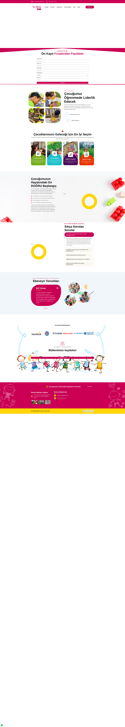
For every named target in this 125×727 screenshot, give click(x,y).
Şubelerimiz (59, 7)
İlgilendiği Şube (39, 72)
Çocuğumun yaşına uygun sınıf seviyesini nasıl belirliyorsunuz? (77, 250)
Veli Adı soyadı (39, 58)
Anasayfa (46, 7)
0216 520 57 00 (63, 398)
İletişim (78, 7)
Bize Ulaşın (90, 386)
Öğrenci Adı (39, 63)
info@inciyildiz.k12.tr (40, 1)
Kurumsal (52, 7)
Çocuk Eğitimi (54, 158)
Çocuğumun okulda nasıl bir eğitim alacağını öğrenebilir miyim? (76, 234)
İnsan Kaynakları (67, 7)
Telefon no (38, 77)
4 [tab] (47, 308)
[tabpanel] (46, 296)
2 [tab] (45, 308)
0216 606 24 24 (54, 1)
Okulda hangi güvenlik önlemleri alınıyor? (76, 255)
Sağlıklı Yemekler (70, 159)
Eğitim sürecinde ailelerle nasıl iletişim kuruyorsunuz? (75, 264)
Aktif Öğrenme (38, 158)
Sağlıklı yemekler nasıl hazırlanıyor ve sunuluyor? (78, 259)
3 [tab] (46, 308)
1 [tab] (44, 308)
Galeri (74, 7)
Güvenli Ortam (86, 159)
